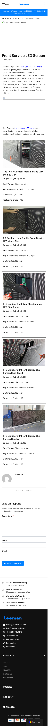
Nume (4, 540)
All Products (8, 678)
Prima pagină (6, 18)
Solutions (16, 18)
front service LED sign (24, 128)
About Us (6, 670)
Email (4, 551)
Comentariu (8, 516)
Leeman (19, 474)
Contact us (7, 674)
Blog (5, 666)
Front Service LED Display (31, 67)
